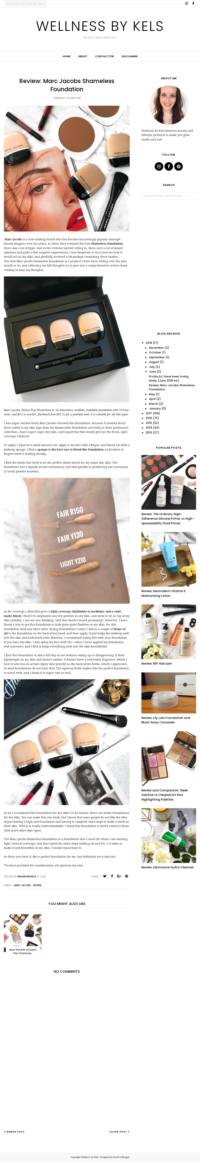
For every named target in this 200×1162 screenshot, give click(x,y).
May (152, 394)
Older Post (118, 1131)
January (155, 408)
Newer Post (15, 1131)
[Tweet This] (105, 876)
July (152, 367)
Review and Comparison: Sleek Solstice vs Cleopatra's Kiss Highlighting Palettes (164, 795)
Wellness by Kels (100, 26)
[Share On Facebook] (112, 876)
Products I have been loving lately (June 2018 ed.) (168, 379)
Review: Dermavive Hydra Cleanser (167, 867)
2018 (149, 343)
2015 (149, 423)
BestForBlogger (121, 1157)
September (157, 357)
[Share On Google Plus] (119, 876)
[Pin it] (126, 876)
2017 (149, 413)
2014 (149, 428)
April (152, 399)
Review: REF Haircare (156, 663)
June (152, 372)
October (155, 352)
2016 (149, 418)
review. (37, 885)
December (156, 348)
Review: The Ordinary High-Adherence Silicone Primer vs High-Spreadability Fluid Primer (167, 518)
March (153, 404)
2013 (149, 432)
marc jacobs (22, 885)
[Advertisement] (67, 1099)
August (154, 362)
